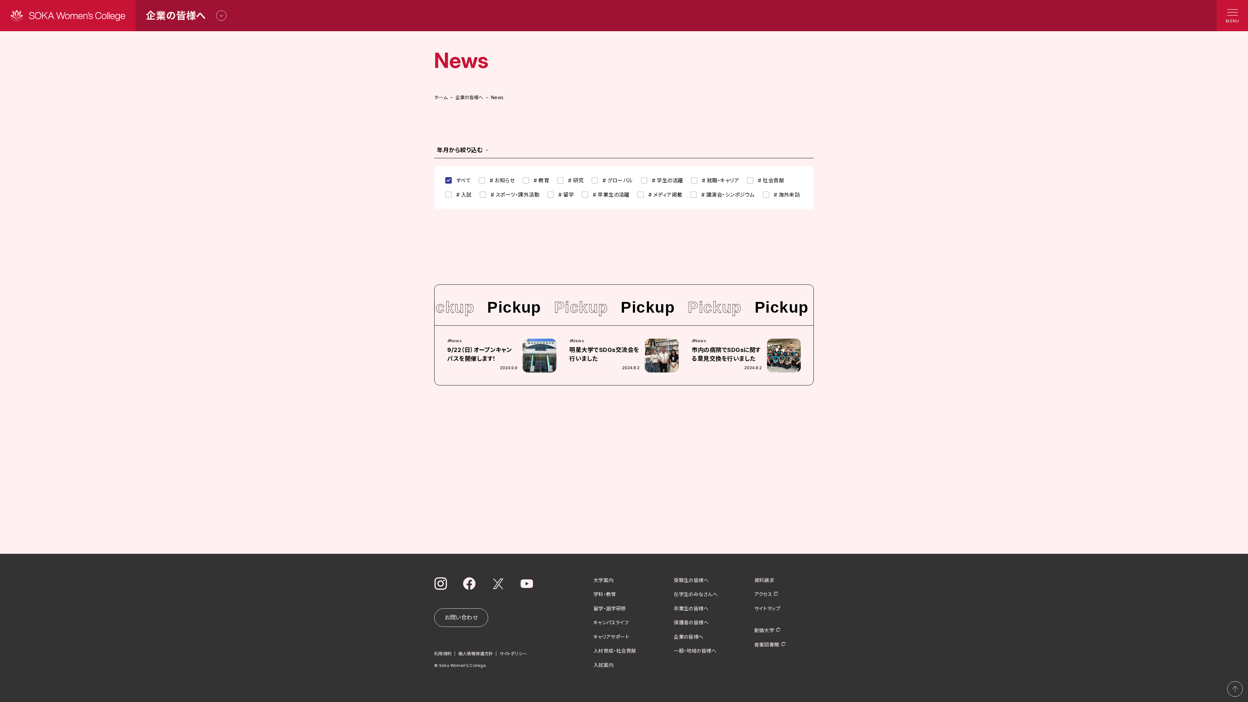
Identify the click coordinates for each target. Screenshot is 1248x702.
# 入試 (464, 194)
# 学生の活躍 (667, 180)
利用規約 (443, 653)
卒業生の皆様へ (691, 608)
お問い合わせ (461, 617)
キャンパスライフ (611, 622)
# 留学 (566, 194)
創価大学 (764, 630)
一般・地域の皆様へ (695, 651)
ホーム (441, 97)
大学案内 (603, 580)
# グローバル (618, 180)
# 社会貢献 (771, 180)
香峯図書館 (766, 645)
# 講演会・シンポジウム (728, 194)
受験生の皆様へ (691, 580)
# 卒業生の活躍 (611, 194)
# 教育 (541, 180)
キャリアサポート (611, 637)
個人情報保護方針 (475, 653)
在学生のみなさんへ (696, 594)
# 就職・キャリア (720, 180)
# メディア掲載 (665, 194)
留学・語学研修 (609, 608)
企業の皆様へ (469, 97)
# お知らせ (502, 180)
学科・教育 (604, 594)
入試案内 (603, 665)
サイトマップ (767, 608)
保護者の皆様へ (691, 622)
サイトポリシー (513, 653)
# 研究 (576, 180)
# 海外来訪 (787, 194)
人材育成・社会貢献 (614, 651)
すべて (463, 180)
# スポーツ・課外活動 (515, 194)
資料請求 (764, 580)
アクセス (763, 594)
